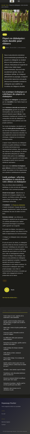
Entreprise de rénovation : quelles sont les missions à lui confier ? (14, 343)
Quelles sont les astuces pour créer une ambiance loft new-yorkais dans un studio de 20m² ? (14, 364)
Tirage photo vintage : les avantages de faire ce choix (13, 358)
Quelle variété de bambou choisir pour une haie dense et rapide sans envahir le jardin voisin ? (14, 322)
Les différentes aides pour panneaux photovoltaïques (13, 338)
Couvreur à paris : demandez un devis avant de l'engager (13, 333)
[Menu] (18, 1)
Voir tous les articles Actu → (10, 297)
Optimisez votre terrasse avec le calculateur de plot (12, 389)
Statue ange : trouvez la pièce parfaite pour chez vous (14, 328)
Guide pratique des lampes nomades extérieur (13, 348)
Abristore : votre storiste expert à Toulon (14, 369)
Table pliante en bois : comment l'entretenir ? (12, 353)
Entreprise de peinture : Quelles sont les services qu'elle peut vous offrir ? (14, 383)
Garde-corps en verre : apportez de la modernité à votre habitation (13, 316)
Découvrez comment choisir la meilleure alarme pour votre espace (14, 378)
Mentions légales (6, 422)
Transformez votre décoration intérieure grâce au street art (14, 373)
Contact (4, 424)
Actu (7, 5)
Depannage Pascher (9, 403)
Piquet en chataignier (19, 205)
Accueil (3, 5)
